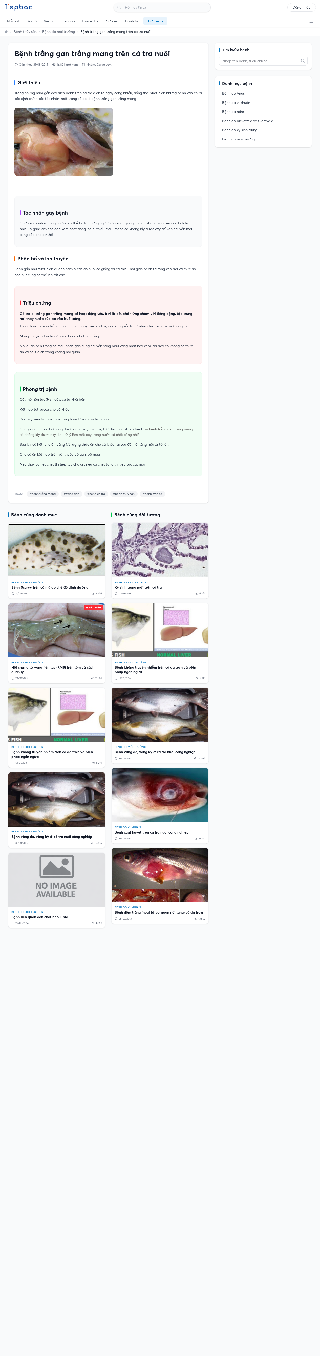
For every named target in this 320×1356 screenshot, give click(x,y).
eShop (70, 21)
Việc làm (50, 21)
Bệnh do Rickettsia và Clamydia (247, 121)
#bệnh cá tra (96, 494)
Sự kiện (112, 21)
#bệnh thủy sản (124, 494)
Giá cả (31, 21)
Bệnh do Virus (233, 93)
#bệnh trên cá (152, 494)
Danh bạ (132, 21)
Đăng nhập (302, 7)
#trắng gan (71, 494)
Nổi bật (13, 21)
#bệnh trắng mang (43, 494)
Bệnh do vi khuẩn (236, 102)
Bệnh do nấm (233, 111)
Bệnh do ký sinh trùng (239, 130)
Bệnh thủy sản (25, 31)
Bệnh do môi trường (58, 31)
